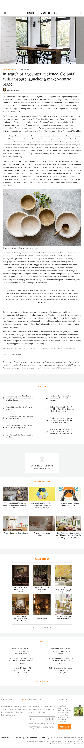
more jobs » (42, 682)
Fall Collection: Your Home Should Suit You (20, 619)
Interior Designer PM (22, 667)
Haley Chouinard (14, 90)
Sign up (24, 362)
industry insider (11, 69)
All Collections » (42, 628)
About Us (5, 738)
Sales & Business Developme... (61, 667)
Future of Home (57, 368)
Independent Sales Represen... (22, 658)
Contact (17, 738)
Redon (64, 593)
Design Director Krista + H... (22, 648)
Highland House (63, 616)
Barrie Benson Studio (63, 618)
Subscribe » (64, 727)
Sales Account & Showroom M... (62, 658)
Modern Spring (42, 618)
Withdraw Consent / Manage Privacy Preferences (67, 743)
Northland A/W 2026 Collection (20, 590)
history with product (25, 164)
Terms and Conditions (70, 737)
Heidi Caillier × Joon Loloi (42, 588)
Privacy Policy (46, 726)
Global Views (16, 170)
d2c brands (17, 355)
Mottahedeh (61, 167)
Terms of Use (43, 725)
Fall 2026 (42, 591)
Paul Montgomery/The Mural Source (63, 589)
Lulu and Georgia (20, 616)
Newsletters (31, 738)
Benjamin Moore (51, 170)
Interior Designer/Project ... (62, 648)
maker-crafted (57, 116)
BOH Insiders (42, 302)
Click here (43, 299)
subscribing (41, 365)
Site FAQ (45, 738)
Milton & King (20, 587)
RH (42, 616)
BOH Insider (73, 365)
